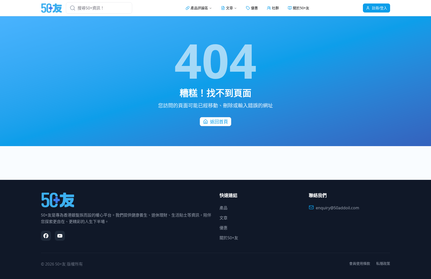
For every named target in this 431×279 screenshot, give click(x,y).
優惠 (254, 7)
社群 (275, 7)
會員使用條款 (359, 263)
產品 (223, 208)
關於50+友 (301, 7)
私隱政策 (383, 263)
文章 (223, 218)
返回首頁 (219, 122)
